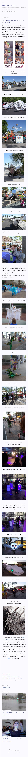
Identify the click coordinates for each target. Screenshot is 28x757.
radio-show (12, 678)
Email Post (8, 674)
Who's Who (10, 11)
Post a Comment (6, 687)
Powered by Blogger (15, 750)
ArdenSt (18, 752)
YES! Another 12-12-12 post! (12, 738)
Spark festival (5, 680)
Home (4, 11)
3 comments (8, 741)
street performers (11, 680)
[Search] (25, 2)
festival (18, 676)
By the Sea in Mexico (9, 5)
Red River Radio (18, 678)
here (9, 658)
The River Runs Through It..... (13, 712)
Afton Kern (7, 676)
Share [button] (3, 674)
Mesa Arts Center (5, 678)
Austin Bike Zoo (13, 676)
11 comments (8, 714)
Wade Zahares (19, 680)
